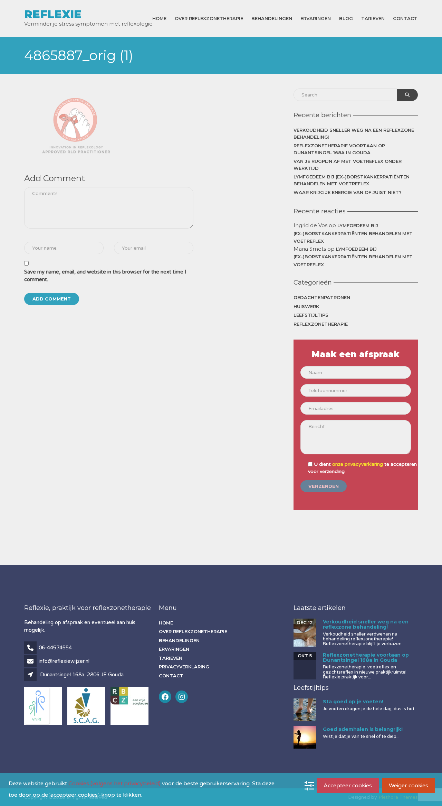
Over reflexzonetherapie (209, 18)
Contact (405, 18)
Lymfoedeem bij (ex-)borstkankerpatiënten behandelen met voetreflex (352, 180)
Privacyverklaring (184, 666)
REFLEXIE (52, 14)
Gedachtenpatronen (322, 297)
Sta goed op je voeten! (353, 701)
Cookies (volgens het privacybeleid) (114, 783)
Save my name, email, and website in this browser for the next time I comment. (105, 276)
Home (159, 18)
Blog (346, 18)
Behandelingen (271, 18)
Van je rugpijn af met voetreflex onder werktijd (348, 164)
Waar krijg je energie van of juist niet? (348, 192)
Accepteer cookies (348, 785)
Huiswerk (306, 306)
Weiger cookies (408, 785)
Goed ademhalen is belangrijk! (363, 729)
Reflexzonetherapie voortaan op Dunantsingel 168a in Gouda (339, 149)
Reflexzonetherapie (321, 324)
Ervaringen (315, 18)
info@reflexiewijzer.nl (64, 661)
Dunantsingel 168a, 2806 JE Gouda (82, 674)
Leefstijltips (311, 315)
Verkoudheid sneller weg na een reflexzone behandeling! (354, 133)
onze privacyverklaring (357, 464)
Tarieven (373, 18)
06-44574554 (55, 648)
